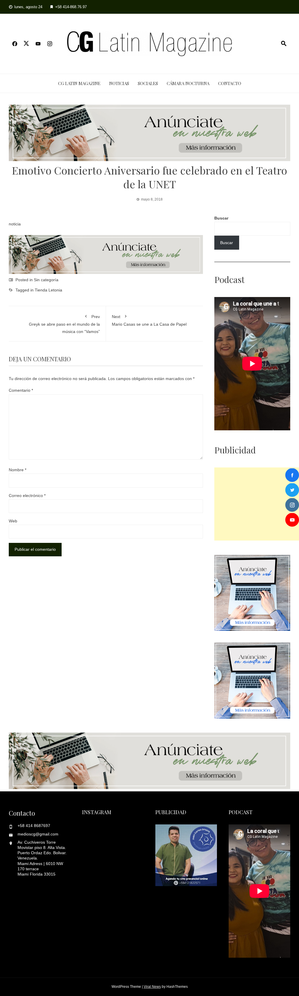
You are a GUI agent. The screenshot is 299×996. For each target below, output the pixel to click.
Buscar (221, 218)
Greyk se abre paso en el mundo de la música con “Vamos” (64, 324)
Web (13, 521)
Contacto (229, 83)
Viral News (152, 987)
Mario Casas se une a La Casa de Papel (149, 320)
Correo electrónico (27, 495)
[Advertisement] (256, 504)
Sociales (148, 83)
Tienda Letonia (48, 290)
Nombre (17, 469)
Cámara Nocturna (188, 83)
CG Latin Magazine (79, 83)
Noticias (119, 83)
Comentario (21, 390)
